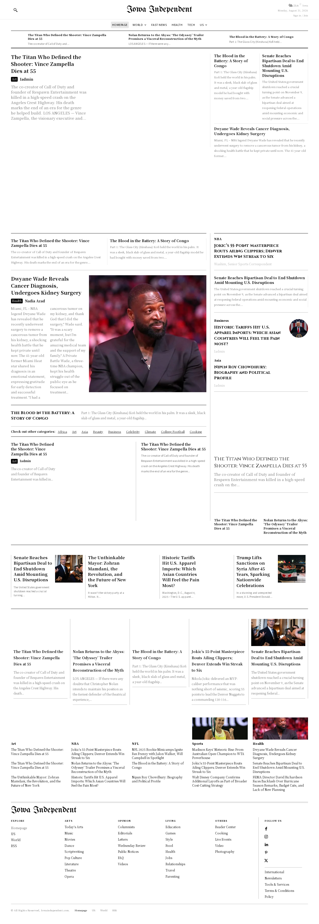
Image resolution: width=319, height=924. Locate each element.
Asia (217, 360)
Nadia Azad (35, 300)
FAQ (121, 858)
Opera (69, 876)
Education (172, 827)
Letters (123, 839)
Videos (123, 864)
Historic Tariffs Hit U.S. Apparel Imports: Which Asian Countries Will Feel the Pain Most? (247, 336)
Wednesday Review (132, 845)
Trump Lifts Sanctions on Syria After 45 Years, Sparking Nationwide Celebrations (253, 571)
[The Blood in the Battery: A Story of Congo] (219, 39)
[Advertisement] (159, 196)
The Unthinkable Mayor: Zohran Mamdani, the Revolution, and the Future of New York (107, 571)
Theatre (70, 870)
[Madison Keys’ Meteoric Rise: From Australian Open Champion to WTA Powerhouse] (219, 728)
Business (221, 320)
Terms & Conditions (279, 890)
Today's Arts (74, 827)
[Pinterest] (266, 853)
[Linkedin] (266, 845)
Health (17, 301)
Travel (170, 870)
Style (169, 839)
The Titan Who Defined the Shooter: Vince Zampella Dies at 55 (67, 37)
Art (14, 79)
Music (69, 833)
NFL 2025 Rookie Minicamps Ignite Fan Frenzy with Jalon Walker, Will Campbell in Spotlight (157, 753)
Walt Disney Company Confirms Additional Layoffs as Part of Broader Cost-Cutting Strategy (219, 781)
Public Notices (128, 851)
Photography (225, 851)
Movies (70, 839)
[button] (15, 9)
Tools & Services (277, 884)
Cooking (221, 833)
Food (169, 845)
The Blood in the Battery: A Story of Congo (261, 37)
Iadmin (26, 79)
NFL (135, 743)
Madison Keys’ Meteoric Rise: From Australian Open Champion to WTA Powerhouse (218, 753)
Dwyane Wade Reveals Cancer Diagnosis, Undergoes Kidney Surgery (252, 131)
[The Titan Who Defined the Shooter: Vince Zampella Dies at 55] (18, 39)
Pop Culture (73, 858)
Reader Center (225, 827)
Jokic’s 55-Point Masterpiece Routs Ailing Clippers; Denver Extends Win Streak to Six (248, 251)
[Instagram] (266, 837)
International (274, 872)
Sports (197, 743)
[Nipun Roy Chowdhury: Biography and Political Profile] (298, 368)
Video (219, 845)
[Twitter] (266, 861)
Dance (69, 845)
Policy (269, 896)
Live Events (223, 839)
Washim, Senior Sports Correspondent (243, 264)
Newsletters (273, 878)
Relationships (175, 864)
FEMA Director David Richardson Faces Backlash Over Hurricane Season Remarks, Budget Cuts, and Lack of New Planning (278, 783)
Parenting (172, 876)
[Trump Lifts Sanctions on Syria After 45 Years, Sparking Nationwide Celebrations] (292, 569)
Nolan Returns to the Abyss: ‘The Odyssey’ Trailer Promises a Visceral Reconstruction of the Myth (166, 37)
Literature (72, 864)
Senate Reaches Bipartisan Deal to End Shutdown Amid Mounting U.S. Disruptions (283, 65)
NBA (218, 238)
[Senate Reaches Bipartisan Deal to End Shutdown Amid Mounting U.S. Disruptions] (69, 569)
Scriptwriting (74, 851)
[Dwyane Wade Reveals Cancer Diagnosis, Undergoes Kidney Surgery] (147, 333)
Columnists (126, 827)
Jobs (168, 858)
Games (170, 833)
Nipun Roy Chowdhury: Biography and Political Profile (242, 372)
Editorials (125, 833)
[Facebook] (266, 829)
